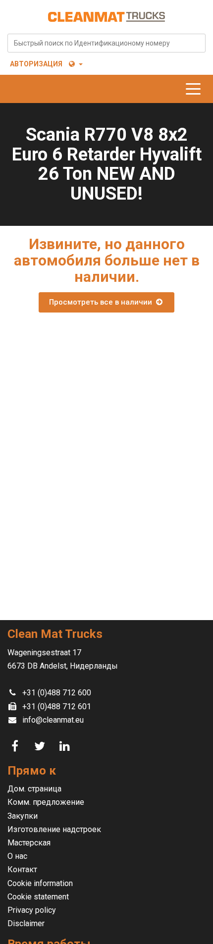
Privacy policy (31, 910)
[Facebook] (16, 746)
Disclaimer (26, 923)
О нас (17, 856)
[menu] (195, 89)
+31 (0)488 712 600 (56, 692)
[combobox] (106, 43)
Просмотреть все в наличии (101, 302)
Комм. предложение (45, 802)
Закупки (22, 816)
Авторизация (36, 64)
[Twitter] (41, 746)
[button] (75, 63)
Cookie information (40, 883)
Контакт (22, 869)
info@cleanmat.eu (53, 720)
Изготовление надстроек (54, 829)
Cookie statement (38, 896)
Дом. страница (34, 788)
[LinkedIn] (66, 746)
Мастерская (29, 842)
